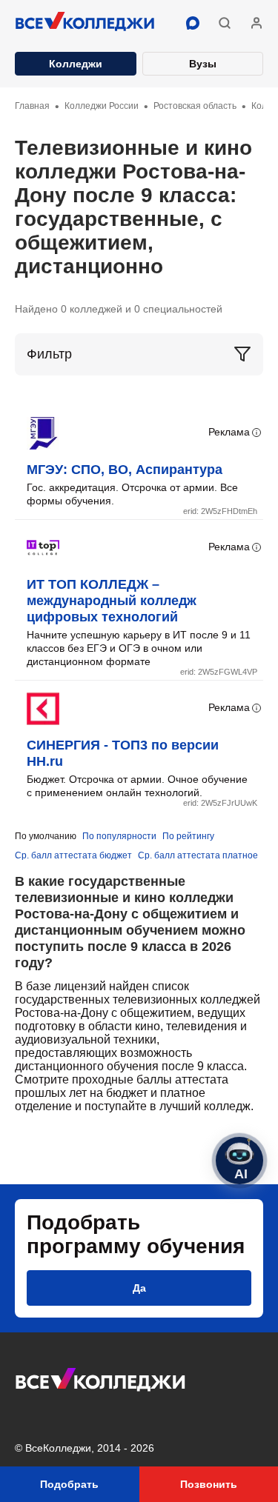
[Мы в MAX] (192, 23)
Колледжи (75, 64)
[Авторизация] (256, 23)
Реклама (229, 432)
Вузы (202, 64)
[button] (224, 23)
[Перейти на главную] (85, 23)
